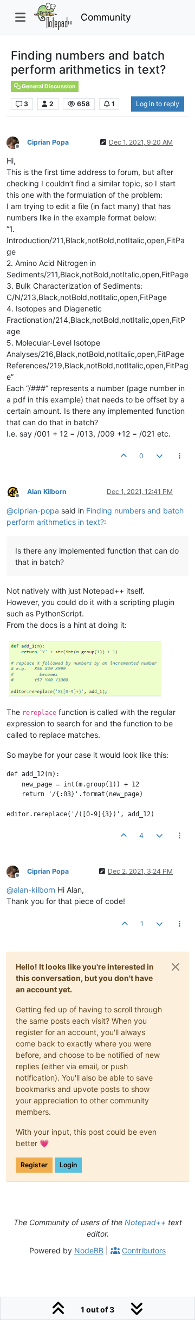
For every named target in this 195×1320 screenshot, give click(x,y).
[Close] (175, 966)
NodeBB (88, 1250)
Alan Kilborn (47, 491)
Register (34, 1165)
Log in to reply (157, 104)
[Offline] (16, 141)
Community (106, 17)
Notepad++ (145, 1222)
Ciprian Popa (48, 142)
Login (68, 1165)
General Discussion (48, 86)
